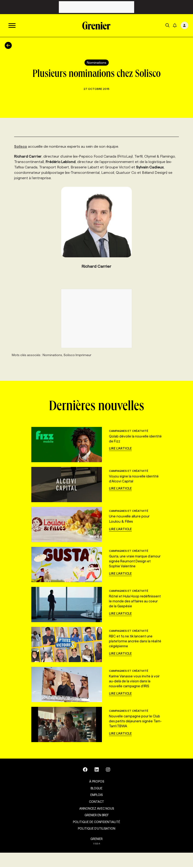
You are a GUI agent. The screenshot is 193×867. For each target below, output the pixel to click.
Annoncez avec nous (96, 808)
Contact (96, 801)
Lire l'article (120, 448)
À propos (96, 781)
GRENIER (96, 838)
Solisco (20, 146)
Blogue (96, 788)
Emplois (96, 794)
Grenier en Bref (96, 815)
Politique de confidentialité (96, 821)
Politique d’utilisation (96, 828)
